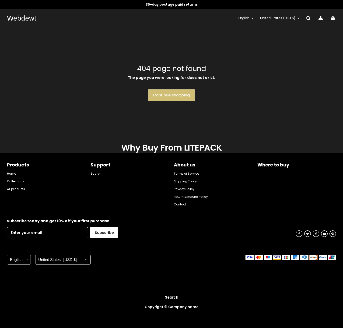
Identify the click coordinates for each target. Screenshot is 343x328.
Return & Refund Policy (191, 197)
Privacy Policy (184, 189)
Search (96, 174)
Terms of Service (186, 174)
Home (11, 174)
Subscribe (104, 232)
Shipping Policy (185, 181)
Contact (180, 204)
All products (16, 189)
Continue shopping (171, 95)
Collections (15, 181)
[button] (308, 18)
